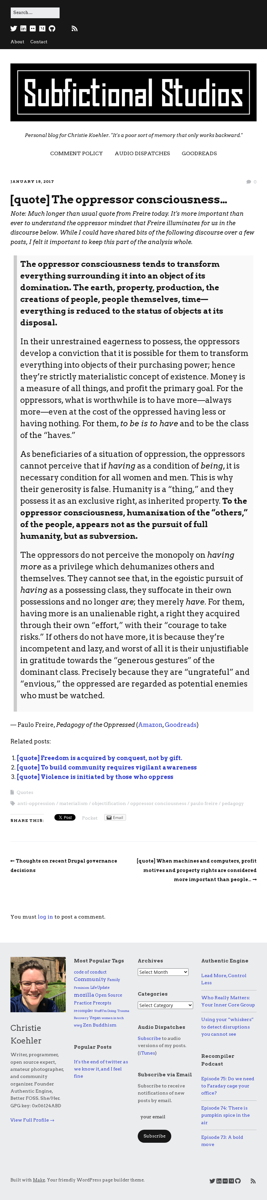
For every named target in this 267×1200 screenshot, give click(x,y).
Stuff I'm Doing (105, 1011)
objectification (109, 803)
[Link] (62, 28)
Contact (38, 41)
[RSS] (74, 28)
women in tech (113, 1018)
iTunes (147, 1053)
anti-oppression (36, 803)
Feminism (81, 987)
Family (113, 979)
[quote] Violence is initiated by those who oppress (95, 776)
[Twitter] (14, 28)
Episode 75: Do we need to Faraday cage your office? (227, 1086)
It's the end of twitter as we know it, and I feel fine (101, 1069)
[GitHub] (52, 28)
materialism (73, 803)
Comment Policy (76, 153)
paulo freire (204, 803)
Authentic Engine (224, 961)
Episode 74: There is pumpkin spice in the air (225, 1115)
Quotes (25, 792)
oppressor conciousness (158, 803)
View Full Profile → (32, 1120)
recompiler (83, 1011)
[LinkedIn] (23, 28)
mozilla (84, 995)
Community (90, 979)
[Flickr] (33, 28)
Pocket (90, 818)
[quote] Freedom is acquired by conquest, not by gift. (99, 758)
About (17, 41)
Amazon (150, 724)
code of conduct (90, 972)
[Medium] (42, 28)
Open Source (108, 995)
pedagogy (233, 803)
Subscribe (149, 1038)
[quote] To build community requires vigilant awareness (107, 767)
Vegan (95, 1018)
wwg (78, 1025)
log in (45, 917)
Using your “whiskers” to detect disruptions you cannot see (227, 1027)
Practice (83, 1002)
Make (39, 1180)
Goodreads (199, 153)
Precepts (102, 1003)
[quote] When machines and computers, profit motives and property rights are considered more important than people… (197, 870)
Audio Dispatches (142, 153)
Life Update (99, 987)
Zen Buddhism (100, 1025)
